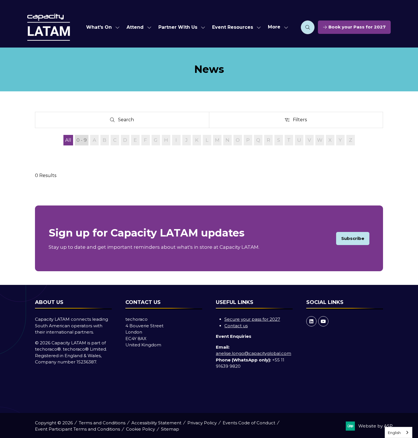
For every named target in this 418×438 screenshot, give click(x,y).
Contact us (236, 325)
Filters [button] (301, 121)
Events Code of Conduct (249, 422)
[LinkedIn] (311, 321)
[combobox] (398, 432)
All (68, 140)
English (394, 432)
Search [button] (128, 121)
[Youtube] (323, 321)
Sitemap (170, 429)
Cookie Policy (140, 429)
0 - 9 (81, 140)
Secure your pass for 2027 (252, 319)
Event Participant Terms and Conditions (77, 429)
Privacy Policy (202, 422)
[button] (276, 27)
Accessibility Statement (156, 422)
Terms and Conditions (102, 422)
